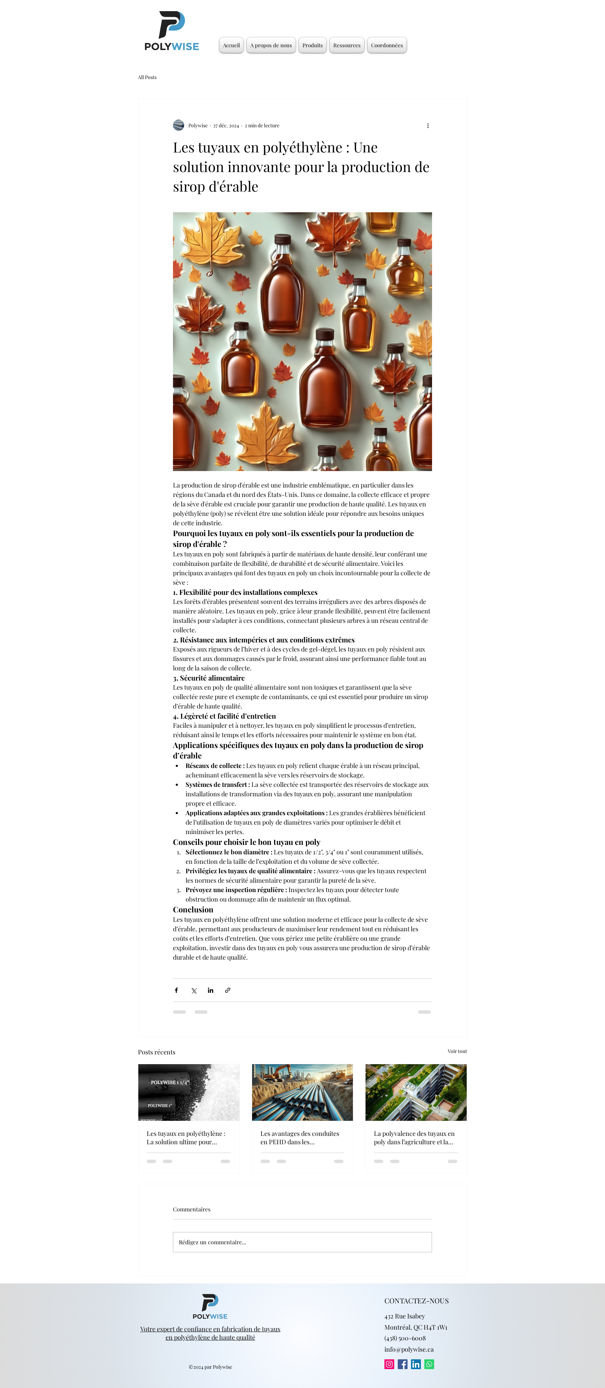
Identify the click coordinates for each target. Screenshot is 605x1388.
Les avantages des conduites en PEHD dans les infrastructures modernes (299, 1137)
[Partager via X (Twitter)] (193, 990)
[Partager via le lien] (227, 990)
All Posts (147, 77)
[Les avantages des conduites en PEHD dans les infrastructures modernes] (302, 1092)
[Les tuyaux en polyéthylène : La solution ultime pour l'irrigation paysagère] (188, 1092)
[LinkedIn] (416, 1371)
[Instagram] (389, 1371)
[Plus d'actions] (428, 125)
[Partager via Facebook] (176, 990)
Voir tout (457, 1051)
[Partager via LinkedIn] (210, 990)
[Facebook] (403, 1371)
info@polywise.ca (409, 1356)
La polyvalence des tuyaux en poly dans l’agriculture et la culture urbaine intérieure (414, 1137)
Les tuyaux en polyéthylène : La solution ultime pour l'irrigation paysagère (186, 1137)
